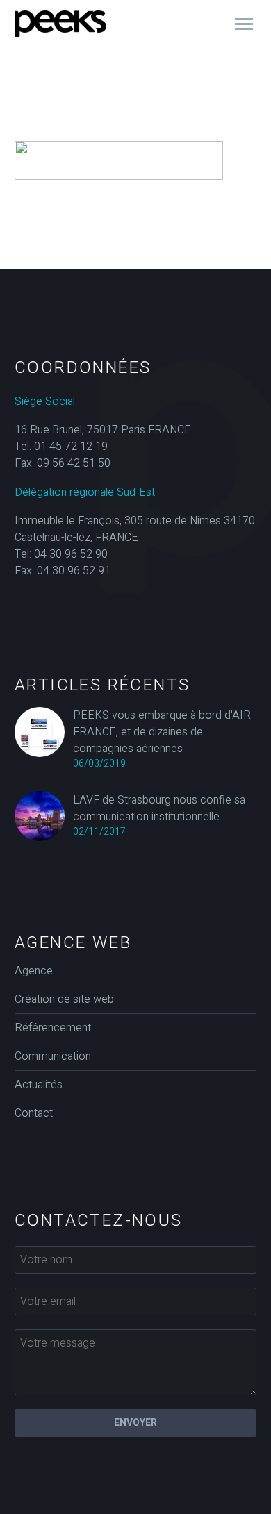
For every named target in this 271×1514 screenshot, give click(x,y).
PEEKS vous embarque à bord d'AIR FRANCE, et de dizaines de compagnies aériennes (162, 732)
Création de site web (64, 999)
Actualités (39, 1084)
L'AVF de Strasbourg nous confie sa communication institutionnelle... (159, 808)
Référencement (53, 1028)
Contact (34, 1113)
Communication (53, 1056)
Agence (34, 971)
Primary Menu (243, 24)
